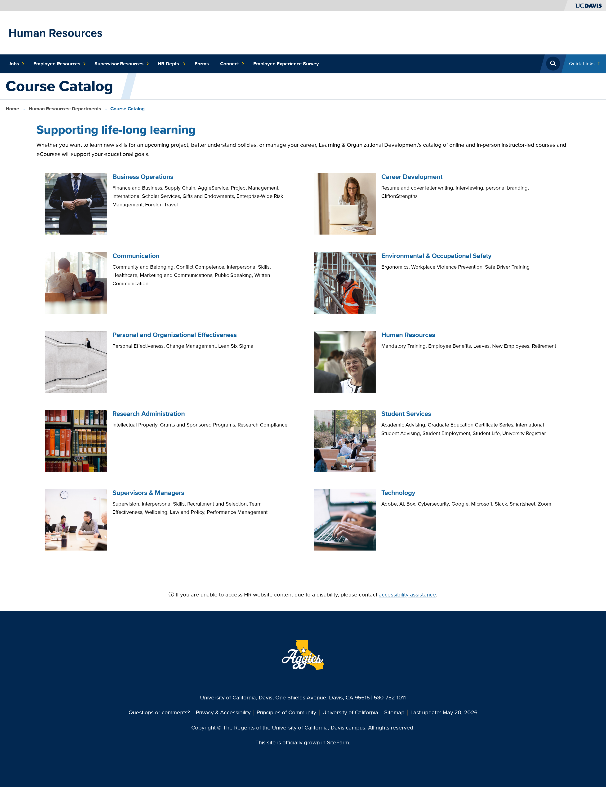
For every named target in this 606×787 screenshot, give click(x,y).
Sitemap (394, 712)
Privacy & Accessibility (223, 712)
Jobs (14, 63)
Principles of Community (286, 712)
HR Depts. (169, 63)
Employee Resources (56, 63)
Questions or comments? (159, 712)
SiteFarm (338, 742)
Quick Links (582, 63)
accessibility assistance (407, 594)
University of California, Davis (236, 697)
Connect (229, 63)
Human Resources (55, 32)
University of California (350, 712)
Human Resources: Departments (65, 108)
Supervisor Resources (118, 63)
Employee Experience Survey (286, 63)
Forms (202, 63)
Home (12, 108)
